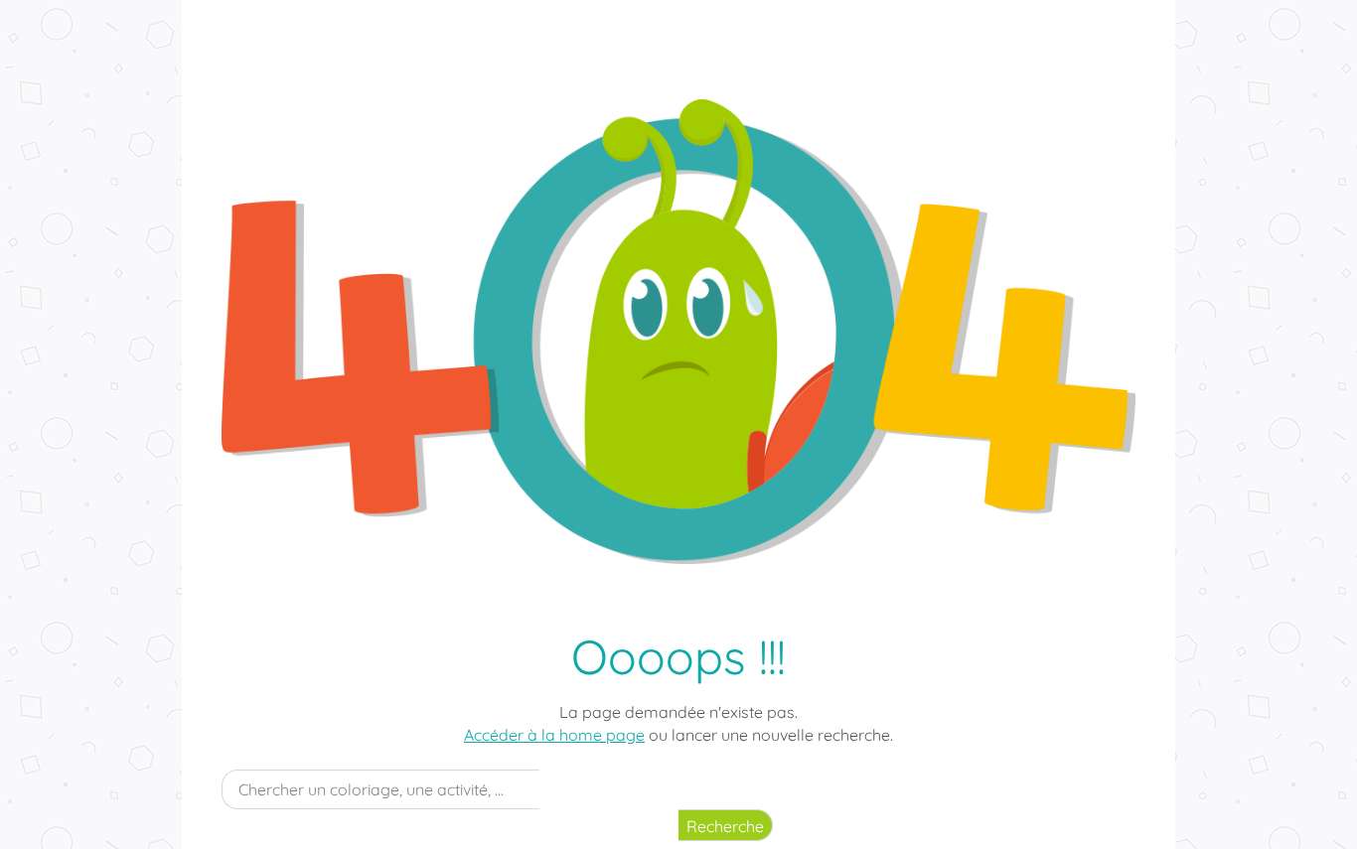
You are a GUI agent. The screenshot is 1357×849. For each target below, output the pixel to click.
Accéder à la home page (554, 735)
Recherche (725, 826)
